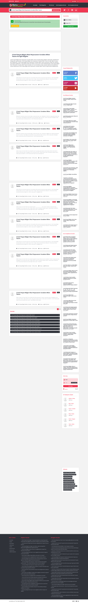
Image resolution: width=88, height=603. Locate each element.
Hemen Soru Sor (56, 10)
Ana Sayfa (35, 5)
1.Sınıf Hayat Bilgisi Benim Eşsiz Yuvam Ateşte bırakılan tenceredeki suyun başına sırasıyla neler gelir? (70, 302)
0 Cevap (41, 84)
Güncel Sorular (12, 548)
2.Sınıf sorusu (66, 480)
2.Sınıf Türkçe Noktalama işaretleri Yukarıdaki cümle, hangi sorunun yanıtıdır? (70, 314)
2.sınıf (71, 478)
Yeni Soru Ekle (15, 26)
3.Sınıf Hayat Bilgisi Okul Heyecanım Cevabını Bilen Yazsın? (23, 315)
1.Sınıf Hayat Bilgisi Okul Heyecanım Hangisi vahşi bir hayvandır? (33, 564)
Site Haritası (12, 543)
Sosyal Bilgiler (72, 484)
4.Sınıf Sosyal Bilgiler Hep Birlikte (70, 174)
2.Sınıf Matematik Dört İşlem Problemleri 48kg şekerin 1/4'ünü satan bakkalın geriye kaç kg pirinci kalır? (70, 210)
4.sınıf (75, 474)
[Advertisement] (35, 41)
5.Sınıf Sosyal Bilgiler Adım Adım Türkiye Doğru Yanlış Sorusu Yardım (70, 220)
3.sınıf (73, 482)
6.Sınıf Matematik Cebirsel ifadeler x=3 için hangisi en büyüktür (63, 546)
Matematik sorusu (72, 472)
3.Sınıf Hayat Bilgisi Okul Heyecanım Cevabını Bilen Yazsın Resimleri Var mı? (26, 329)
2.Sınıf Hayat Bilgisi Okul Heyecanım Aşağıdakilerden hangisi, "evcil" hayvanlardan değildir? (69, 146)
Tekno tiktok (71, 424)
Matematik (65, 472)
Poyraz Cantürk (72, 408)
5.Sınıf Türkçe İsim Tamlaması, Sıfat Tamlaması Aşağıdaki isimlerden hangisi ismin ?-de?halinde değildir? (70, 169)
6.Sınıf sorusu (66, 489)
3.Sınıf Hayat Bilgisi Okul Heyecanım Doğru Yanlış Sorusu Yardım (69, 296)
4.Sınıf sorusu (66, 476)
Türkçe (65, 474)
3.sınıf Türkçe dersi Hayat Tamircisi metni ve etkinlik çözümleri (32, 578)
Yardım (11, 546)
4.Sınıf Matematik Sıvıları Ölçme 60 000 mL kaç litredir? (70, 117)
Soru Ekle (74, 1)
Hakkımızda (12, 545)
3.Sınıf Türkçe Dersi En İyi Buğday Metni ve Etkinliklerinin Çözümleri (33, 575)
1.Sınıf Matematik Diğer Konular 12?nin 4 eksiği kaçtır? (69, 104)
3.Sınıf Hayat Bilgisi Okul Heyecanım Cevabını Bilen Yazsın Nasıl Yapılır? (25, 326)
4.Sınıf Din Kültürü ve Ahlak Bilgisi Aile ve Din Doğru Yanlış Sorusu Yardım (70, 266)
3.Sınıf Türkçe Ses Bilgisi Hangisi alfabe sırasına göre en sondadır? (33, 555)
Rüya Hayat (71, 403)
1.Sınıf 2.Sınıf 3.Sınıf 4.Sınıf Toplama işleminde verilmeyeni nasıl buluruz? (34, 577)
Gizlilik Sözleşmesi (13, 551)
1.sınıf (71, 489)
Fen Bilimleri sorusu (67, 482)
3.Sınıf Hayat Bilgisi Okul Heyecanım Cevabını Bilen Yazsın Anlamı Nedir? (25, 323)
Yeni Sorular (51, 5)
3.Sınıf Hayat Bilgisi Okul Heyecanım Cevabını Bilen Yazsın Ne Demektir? (25, 320)
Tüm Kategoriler (42, 5)
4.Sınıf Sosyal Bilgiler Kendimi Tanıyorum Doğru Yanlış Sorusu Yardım (69, 99)
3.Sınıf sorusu (66, 484)
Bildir (58, 72)
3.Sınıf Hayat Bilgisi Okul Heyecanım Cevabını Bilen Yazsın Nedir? (24, 317)
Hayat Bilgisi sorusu (67, 487)
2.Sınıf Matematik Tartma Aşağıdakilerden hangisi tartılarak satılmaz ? (34, 557)
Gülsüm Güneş (72, 398)
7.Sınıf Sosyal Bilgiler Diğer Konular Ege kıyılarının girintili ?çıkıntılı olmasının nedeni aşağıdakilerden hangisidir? (70, 272)
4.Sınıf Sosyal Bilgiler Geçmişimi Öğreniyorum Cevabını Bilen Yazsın (70, 320)
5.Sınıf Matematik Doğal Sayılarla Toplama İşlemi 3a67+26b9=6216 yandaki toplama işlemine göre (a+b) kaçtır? (70, 309)
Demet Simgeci (72, 419)
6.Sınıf (73, 487)
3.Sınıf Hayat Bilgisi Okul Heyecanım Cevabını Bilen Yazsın (33, 73)
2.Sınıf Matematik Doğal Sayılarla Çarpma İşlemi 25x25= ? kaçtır (70, 246)
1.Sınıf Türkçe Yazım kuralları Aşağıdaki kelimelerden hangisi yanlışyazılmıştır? (69, 278)
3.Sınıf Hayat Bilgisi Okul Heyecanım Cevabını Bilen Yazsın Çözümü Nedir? (26, 331)
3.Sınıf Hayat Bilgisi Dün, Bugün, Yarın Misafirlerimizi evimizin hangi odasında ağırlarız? (70, 121)
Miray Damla (71, 413)
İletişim (11, 541)
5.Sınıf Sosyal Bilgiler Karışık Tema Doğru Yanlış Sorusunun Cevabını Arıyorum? (70, 195)
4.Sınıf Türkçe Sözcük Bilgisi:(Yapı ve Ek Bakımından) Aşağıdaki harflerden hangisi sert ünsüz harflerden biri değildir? (70, 134)
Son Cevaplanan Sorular (73, 5)
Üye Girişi (12, 1)
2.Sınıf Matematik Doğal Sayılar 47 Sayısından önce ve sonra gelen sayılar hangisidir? (70, 226)
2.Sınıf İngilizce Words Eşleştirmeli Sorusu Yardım (70, 215)
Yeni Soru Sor (70, 26)
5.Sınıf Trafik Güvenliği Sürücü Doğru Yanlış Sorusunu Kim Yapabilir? (63, 584)
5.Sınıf (71, 476)
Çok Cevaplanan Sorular (61, 5)
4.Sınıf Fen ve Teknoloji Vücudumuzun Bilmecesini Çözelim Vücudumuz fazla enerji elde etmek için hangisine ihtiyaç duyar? (70, 340)
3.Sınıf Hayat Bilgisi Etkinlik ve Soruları (24, 84)
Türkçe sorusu (70, 474)
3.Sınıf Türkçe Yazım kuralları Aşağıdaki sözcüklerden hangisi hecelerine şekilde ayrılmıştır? (69, 334)
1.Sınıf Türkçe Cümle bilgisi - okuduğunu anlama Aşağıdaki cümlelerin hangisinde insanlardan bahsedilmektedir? (70, 347)
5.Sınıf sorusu (66, 478)
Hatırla (66, 389)
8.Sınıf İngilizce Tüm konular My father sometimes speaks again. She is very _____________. (69, 140)
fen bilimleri (72, 480)
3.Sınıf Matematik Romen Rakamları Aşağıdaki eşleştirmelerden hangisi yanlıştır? (70, 283)
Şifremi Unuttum (74, 382)
